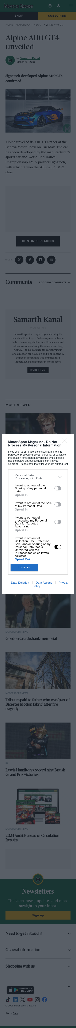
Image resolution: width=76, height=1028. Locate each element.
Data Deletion (20, 582)
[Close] (66, 442)
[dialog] (38, 514)
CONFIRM (24, 567)
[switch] (57, 488)
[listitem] (38, 477)
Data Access (44, 582)
